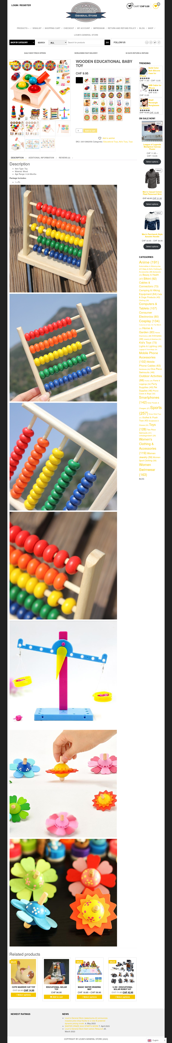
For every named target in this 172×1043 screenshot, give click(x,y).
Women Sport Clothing (149, 459)
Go (107, 42)
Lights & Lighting (150, 346)
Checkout (69, 28)
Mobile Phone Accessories (148, 357)
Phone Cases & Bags (148, 392)
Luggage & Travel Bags (148, 349)
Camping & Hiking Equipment (149, 292)
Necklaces (144, 369)
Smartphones (149, 399)
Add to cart (90, 130)
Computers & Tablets (148, 305)
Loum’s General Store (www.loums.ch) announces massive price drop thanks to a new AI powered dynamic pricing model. (86, 1021)
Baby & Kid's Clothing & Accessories (150, 270)
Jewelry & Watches (152, 339)
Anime (149, 262)
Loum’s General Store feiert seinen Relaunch (84, 1028)
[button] (66, 63)
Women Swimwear (147, 469)
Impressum (99, 28)
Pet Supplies (148, 389)
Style (79, 80)
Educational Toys (110, 141)
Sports (150, 410)
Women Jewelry (147, 455)
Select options (24, 994)
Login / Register (21, 5)
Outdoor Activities (150, 378)
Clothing (144, 300)
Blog (142, 28)
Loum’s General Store (86, 35)
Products (22, 28)
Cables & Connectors (149, 284)
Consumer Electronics (149, 314)
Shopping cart (52, 28)
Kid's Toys (123, 141)
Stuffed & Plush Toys (148, 419)
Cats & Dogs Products (150, 295)
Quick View (36, 960)
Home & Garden (147, 330)
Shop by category (19, 42)
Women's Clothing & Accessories (147, 446)
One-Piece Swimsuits (150, 370)
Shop (150, 28)
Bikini (150, 278)
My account (83, 28)
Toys (131, 141)
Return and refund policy (122, 28)
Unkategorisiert (147, 435)
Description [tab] (17, 157)
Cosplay (149, 320)
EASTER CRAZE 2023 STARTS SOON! (81, 1026)
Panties (149, 381)
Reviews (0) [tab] (64, 157)
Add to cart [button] (58, 996)
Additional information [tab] (41, 157)
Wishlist (37, 28)
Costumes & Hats (146, 325)
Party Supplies (148, 385)
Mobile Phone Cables (150, 363)
